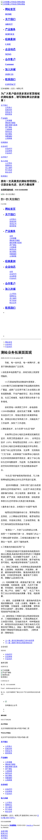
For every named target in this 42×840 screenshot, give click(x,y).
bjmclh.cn (29, 825)
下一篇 (18, 643)
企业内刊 (8, 654)
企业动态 (8, 344)
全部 (11, 236)
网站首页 (10, 208)
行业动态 (8, 347)
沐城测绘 (12, 825)
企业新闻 (8, 656)
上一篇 (19, 640)
